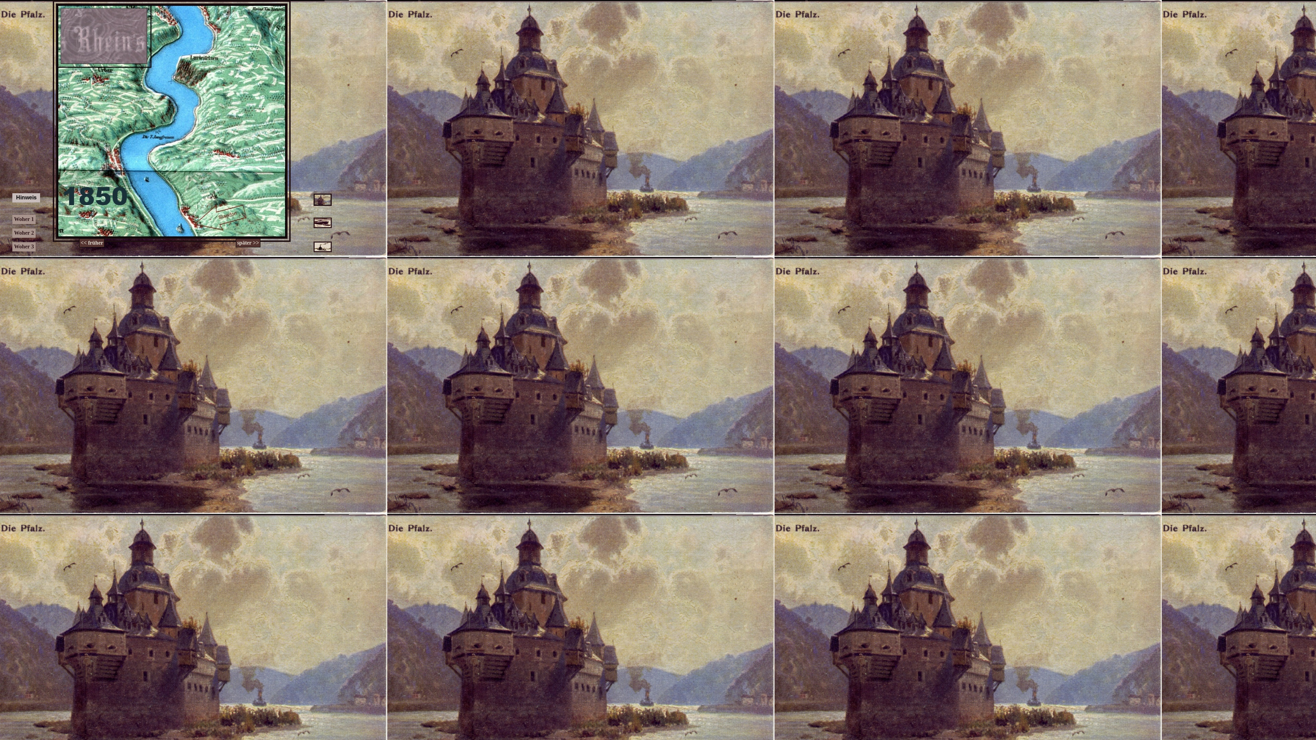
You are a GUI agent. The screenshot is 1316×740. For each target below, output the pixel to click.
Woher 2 (24, 233)
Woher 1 (24, 219)
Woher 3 (24, 246)
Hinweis (26, 197)
